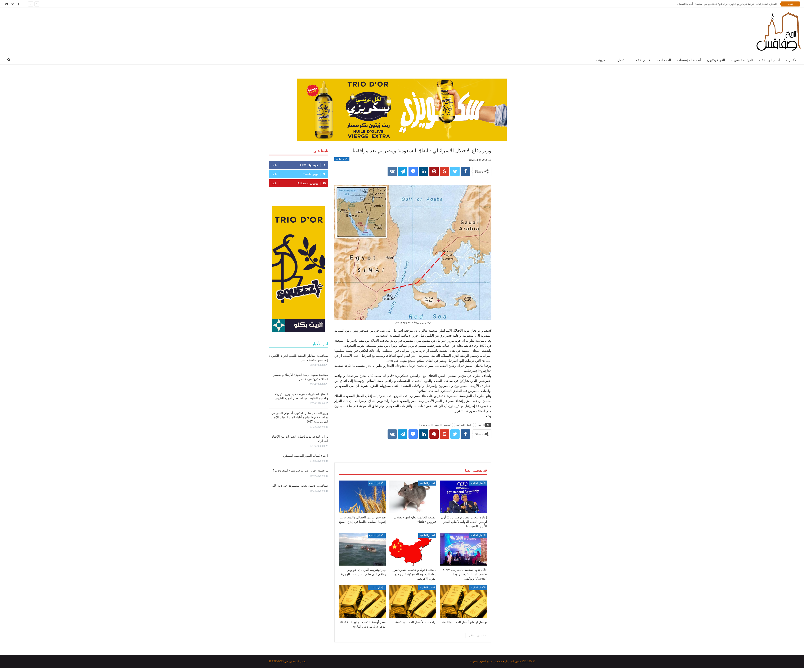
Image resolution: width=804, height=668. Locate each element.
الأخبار (793, 60)
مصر (436, 425)
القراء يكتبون (716, 60)
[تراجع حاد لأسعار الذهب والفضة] (412, 601)
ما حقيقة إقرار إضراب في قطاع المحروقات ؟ (300, 470)
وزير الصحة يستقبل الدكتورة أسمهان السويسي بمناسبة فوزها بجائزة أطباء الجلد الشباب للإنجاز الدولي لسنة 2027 (299, 417)
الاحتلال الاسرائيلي (464, 425)
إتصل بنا (618, 60)
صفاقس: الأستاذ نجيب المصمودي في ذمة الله (300, 485)
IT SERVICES (276, 661)
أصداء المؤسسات (689, 60)
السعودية (447, 425)
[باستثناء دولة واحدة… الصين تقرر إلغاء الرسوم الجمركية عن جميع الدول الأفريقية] (412, 549)
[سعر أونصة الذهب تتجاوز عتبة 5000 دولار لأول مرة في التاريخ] (362, 601)
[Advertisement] (413, 446)
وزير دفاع (425, 425)
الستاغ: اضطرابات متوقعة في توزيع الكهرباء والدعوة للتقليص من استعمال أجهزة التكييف (727, 3)
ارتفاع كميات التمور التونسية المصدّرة (305, 455)
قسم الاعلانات (640, 60)
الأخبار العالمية (342, 159)
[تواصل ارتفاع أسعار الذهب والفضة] (463, 601)
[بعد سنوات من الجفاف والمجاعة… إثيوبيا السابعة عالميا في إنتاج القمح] (362, 497)
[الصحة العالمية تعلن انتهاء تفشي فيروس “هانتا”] (412, 497)
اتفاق (479, 425)
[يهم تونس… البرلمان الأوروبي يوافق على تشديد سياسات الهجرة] (362, 549)
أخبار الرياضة (771, 60)
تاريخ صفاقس (743, 60)
